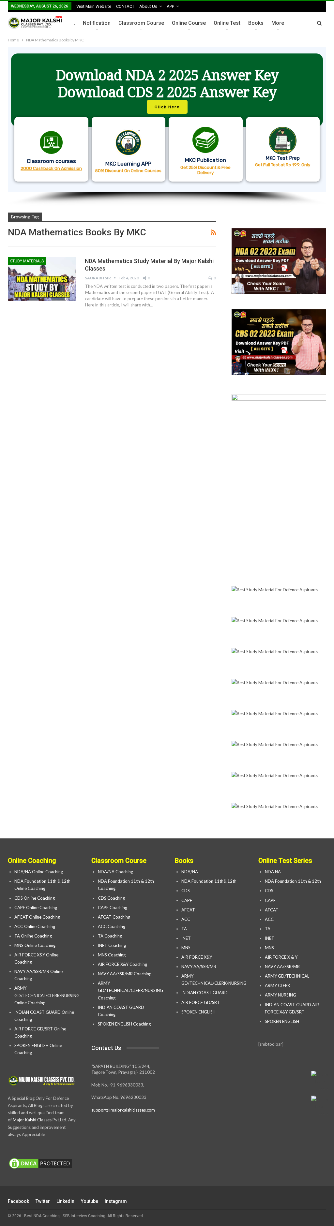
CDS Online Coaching (34, 898)
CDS (185, 890)
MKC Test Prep (283, 158)
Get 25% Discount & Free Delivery (205, 170)
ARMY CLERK (277, 985)
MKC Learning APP (128, 163)
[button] (167, 119)
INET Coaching (112, 945)
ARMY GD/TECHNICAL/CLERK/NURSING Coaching (130, 990)
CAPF (186, 900)
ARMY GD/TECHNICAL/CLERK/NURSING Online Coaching (47, 995)
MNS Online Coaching (34, 945)
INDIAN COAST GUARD (205, 992)
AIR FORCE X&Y (197, 957)
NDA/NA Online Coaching (38, 871)
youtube (89, 1201)
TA (184, 928)
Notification (97, 23)
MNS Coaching (112, 954)
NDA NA (273, 871)
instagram (116, 1201)
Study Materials (27, 261)
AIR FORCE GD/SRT (201, 1002)
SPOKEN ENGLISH (199, 1011)
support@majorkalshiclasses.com (123, 1110)
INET (186, 938)
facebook (18, 1201)
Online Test (227, 23)
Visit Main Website (93, 6)
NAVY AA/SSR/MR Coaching (124, 973)
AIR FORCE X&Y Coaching (122, 964)
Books (256, 23)
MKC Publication (205, 160)
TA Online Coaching (33, 935)
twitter (43, 1201)
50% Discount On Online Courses (128, 170)
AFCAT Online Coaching (37, 917)
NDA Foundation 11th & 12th (293, 881)
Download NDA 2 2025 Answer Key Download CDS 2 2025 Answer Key (167, 83)
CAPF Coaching (112, 907)
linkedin (65, 1201)
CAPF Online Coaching (35, 907)
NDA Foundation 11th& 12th (208, 881)
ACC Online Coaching (34, 926)
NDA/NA (189, 871)
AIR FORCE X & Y (281, 957)
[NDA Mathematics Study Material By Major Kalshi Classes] (42, 279)
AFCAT (188, 909)
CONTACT (125, 6)
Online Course (189, 23)
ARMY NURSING (280, 994)
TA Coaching (110, 935)
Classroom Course (141, 23)
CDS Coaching (111, 898)
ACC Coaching (111, 926)
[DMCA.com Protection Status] (40, 1163)
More (277, 23)
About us (148, 6)
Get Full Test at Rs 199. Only (282, 164)
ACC (185, 919)
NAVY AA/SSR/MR (198, 966)
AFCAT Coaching (114, 917)
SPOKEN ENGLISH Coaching (124, 1024)
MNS (185, 947)
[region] (167, 126)
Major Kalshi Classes (32, 1119)
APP (170, 6)
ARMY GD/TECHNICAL (287, 976)
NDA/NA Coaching (115, 871)
